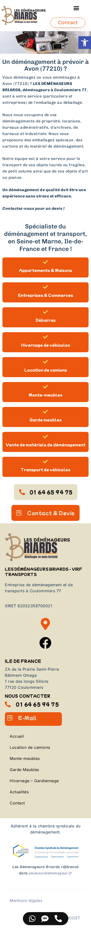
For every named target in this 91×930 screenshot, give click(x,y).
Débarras (46, 319)
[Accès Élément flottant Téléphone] (58, 918)
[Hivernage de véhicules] (45, 337)
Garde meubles (45, 419)
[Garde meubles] (45, 411)
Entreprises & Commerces (45, 295)
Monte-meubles (45, 394)
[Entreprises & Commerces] (45, 287)
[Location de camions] (45, 362)
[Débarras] (45, 312)
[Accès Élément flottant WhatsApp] (32, 918)
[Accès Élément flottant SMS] (45, 918)
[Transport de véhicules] (45, 461)
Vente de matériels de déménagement (45, 444)
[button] (84, 42)
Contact (17, 803)
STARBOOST (68, 917)
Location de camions (45, 369)
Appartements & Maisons (45, 270)
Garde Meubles (24, 769)
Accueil (17, 736)
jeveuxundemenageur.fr (50, 873)
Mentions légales (26, 900)
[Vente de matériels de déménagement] (45, 436)
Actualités (19, 791)
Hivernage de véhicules (45, 344)
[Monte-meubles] (45, 386)
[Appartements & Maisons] (45, 262)
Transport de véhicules (45, 469)
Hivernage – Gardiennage (34, 780)
